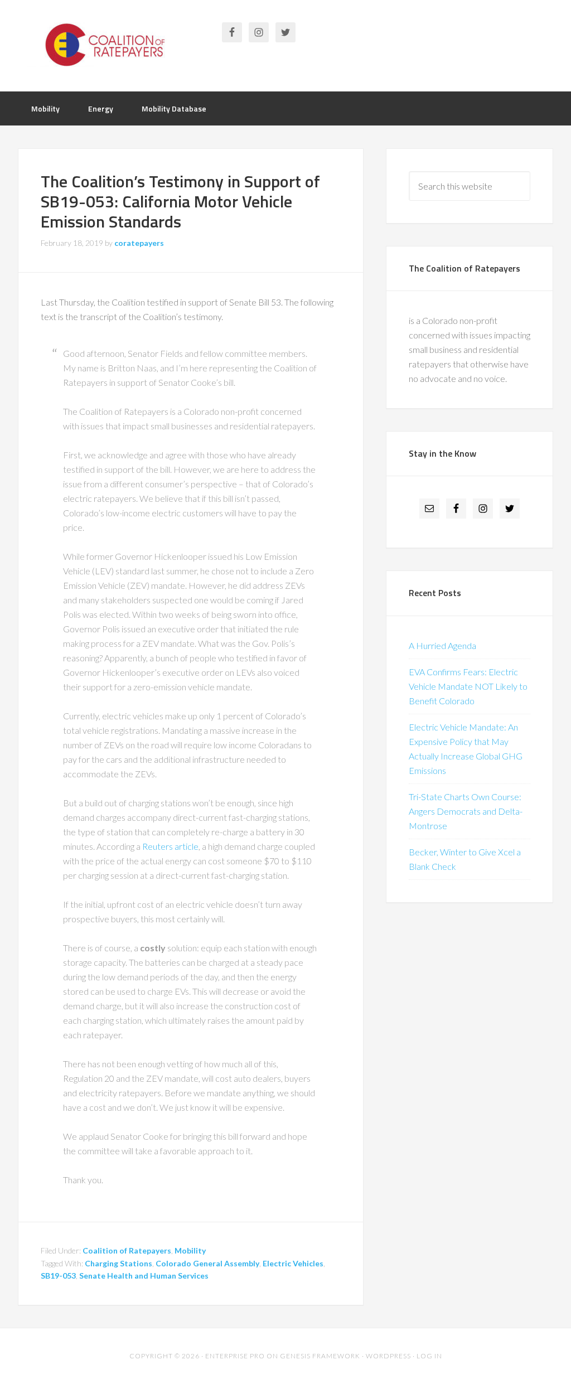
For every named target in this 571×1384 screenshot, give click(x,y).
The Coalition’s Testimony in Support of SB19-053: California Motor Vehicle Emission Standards (180, 201)
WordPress (388, 1356)
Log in (429, 1356)
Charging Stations (118, 1263)
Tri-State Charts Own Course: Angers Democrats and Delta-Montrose (465, 811)
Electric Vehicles (293, 1263)
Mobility (190, 1250)
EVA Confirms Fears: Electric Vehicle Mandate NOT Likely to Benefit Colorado (468, 686)
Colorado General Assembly (207, 1263)
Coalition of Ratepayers (107, 44)
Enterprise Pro (235, 1356)
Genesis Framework (320, 1356)
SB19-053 (58, 1275)
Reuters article (170, 846)
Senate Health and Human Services (144, 1275)
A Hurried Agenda (442, 645)
